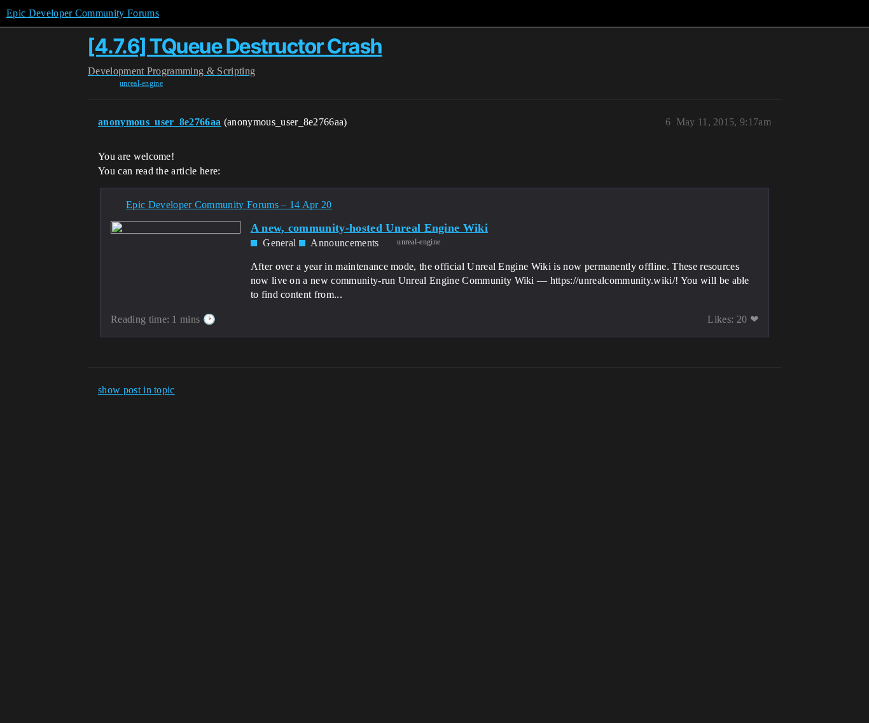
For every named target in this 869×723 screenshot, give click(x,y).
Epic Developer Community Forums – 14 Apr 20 (229, 204)
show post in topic (136, 389)
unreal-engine (141, 83)
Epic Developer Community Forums (82, 13)
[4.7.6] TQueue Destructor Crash (235, 46)
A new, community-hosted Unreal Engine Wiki (369, 227)
